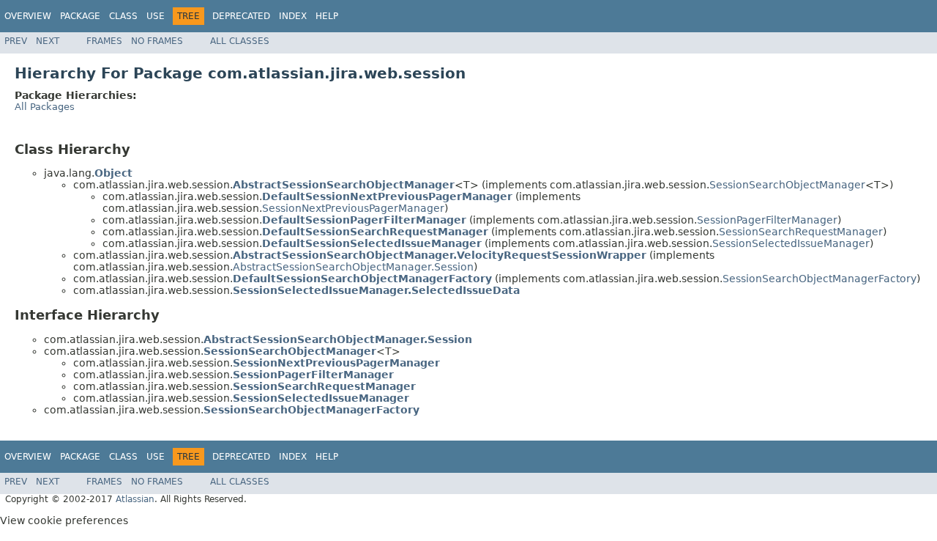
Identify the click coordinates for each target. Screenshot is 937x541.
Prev (15, 41)
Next (47, 41)
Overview (27, 16)
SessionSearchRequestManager (801, 232)
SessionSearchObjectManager (787, 185)
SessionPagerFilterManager (767, 220)
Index (293, 16)
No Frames (157, 41)
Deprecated (241, 16)
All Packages (45, 106)
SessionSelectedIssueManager (791, 243)
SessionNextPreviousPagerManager (353, 208)
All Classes (239, 41)
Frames (104, 41)
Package (80, 16)
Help (327, 16)
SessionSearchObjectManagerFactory (820, 278)
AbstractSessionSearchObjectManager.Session (353, 267)
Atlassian (135, 499)
